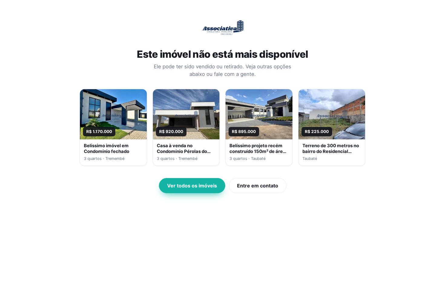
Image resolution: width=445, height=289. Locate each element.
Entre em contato (257, 186)
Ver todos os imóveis (192, 186)
